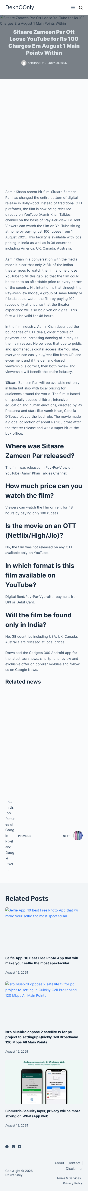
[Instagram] (13, 1146)
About (59, 1163)
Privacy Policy (73, 1183)
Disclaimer (74, 1168)
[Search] (81, 7)
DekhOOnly (19, 7)
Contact (74, 1163)
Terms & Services (69, 1178)
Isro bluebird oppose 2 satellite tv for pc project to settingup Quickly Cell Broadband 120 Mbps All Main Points (41, 1037)
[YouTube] (19, 1146)
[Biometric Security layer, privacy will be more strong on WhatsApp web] (44, 1082)
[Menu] (73, 7)
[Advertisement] (44, 134)
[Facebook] (7, 1146)
